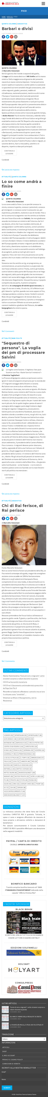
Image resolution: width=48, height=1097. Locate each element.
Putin (24, 780)
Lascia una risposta (11, 169)
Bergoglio (21, 743)
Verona (21, 788)
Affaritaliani (20, 735)
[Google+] (11, 37)
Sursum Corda (27, 784)
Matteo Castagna (24, 769)
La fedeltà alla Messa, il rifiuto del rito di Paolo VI (26, 1025)
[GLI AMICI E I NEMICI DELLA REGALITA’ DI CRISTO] (5, 1017)
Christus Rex (31, 746)
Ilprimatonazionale (26, 754)
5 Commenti (9, 331)
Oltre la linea (37, 776)
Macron (8, 765)
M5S (34, 761)
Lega (16, 761)
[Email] (15, 37)
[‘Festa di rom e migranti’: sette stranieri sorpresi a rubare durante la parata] (5, 1009)
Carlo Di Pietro (36, 743)
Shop (4, 1051)
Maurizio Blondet (27, 773)
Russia (32, 780)
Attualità (6, 177)
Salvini (7, 784)
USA (12, 788)
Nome (4, 1079)
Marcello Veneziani (23, 765)
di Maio (8, 750)
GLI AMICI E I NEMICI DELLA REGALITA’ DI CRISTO (25, 1017)
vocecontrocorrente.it (14, 791)
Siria (16, 784)
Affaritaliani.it (35, 735)
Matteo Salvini (10, 773)
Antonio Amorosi (25, 739)
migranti (8, 776)
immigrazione (37, 758)
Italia (7, 761)
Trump (39, 784)
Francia (18, 750)
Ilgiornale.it (10, 754)
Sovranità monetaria (18, 682)
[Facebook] (3, 37)
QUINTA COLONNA (9, 24)
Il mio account (8, 1055)
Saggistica (22, 24)
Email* (4, 1072)
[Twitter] (7, 37)
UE (6, 788)
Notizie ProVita (22, 776)
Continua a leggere (9, 152)
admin (20, 34)
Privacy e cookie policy (12, 1059)
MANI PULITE (17, 338)
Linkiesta (25, 761)
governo (39, 750)
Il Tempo (25, 758)
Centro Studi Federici (13, 746)
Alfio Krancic (10, 739)
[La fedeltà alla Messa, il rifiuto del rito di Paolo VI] (5, 1025)
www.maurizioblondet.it (14, 795)
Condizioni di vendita (11, 1064)
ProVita (14, 780)
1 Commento (9, 661)
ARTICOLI (5, 1047)
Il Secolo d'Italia (11, 758)
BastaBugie (9, 743)
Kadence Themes (31, 1094)
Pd (6, 780)
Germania (28, 750)
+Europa (8, 735)
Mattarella (9, 769)
